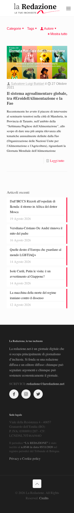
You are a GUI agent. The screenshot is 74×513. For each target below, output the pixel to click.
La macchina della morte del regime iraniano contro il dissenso (33, 295)
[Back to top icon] (37, 483)
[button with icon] (13, 394)
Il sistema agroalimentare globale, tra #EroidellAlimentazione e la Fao (37, 98)
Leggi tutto (57, 160)
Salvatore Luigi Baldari (27, 83)
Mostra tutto (58, 34)
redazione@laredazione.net (45, 383)
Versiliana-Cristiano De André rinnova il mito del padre (36, 230)
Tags (30, 28)
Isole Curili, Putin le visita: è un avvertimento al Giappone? (30, 273)
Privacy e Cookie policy (24, 458)
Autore (49, 28)
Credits (44, 498)
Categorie (14, 28)
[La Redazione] (37, 8)
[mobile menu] (68, 8)
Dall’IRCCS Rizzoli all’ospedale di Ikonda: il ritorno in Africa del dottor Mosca (33, 206)
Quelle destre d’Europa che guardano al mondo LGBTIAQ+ (35, 252)
